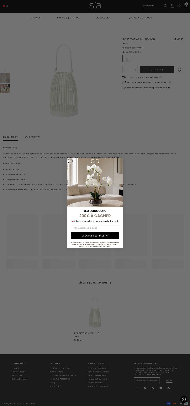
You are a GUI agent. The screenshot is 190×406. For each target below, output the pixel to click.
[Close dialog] (70, 161)
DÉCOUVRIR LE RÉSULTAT (95, 235)
